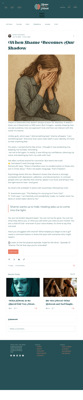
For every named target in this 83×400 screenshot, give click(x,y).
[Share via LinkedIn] (19, 259)
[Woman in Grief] (23, 287)
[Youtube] (17, 355)
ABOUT (12, 7)
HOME (6, 7)
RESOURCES (62, 7)
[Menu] (42, 15)
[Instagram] (14, 355)
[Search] (3, 3)
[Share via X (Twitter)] (14, 259)
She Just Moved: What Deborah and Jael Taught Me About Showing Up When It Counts (59, 302)
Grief (56, 24)
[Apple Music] (23, 355)
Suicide (19, 24)
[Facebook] (11, 355)
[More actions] (73, 36)
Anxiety (47, 24)
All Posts (9, 24)
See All (72, 274)
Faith (27, 24)
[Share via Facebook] (9, 259)
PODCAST (19, 7)
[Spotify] (20, 355)
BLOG (69, 7)
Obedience (37, 24)
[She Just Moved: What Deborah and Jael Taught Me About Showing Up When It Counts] (60, 287)
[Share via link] (24, 259)
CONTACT (75, 7)
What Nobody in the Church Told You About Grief (21, 302)
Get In (75, 6)
